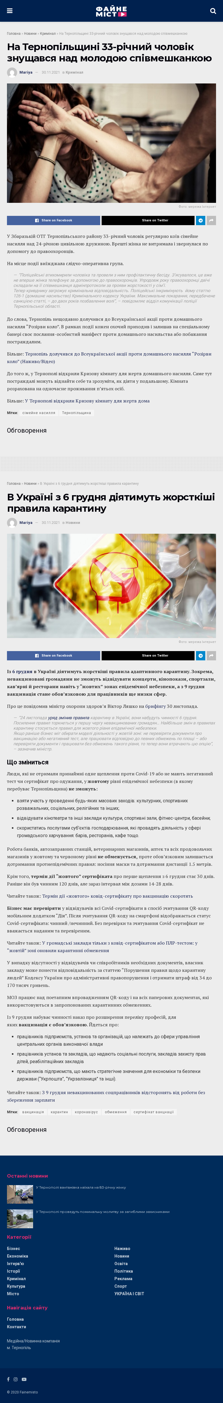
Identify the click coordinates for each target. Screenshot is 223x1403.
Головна (14, 34)
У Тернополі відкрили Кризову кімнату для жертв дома (87, 401)
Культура (16, 1286)
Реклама (123, 1278)
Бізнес (13, 1248)
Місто (13, 1293)
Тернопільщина (76, 413)
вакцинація (33, 1112)
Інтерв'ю (15, 1263)
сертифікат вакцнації (154, 1112)
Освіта (121, 1263)
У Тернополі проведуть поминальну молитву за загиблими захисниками (103, 1211)
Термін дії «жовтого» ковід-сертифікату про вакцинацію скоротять (117, 896)
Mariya (26, 72)
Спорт (120, 1286)
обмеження (116, 1112)
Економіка (17, 1256)
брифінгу (155, 706)
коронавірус (86, 1112)
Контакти (16, 1326)
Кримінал (48, 34)
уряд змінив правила (68, 717)
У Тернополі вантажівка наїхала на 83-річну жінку (81, 1187)
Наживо (122, 1248)
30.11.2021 (51, 72)
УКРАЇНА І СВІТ (129, 1293)
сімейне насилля (38, 413)
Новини (30, 34)
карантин (59, 1112)
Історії (13, 1271)
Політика (123, 1271)
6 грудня (22, 671)
